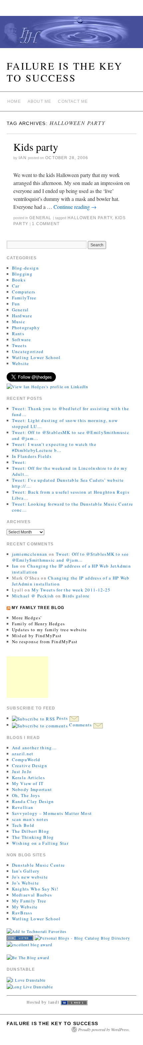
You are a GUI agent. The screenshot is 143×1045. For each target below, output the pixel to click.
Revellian (23, 807)
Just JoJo (22, 771)
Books (19, 280)
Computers (24, 292)
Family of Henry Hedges (38, 624)
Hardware (22, 316)
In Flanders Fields (32, 456)
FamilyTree (24, 298)
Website (20, 363)
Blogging (22, 274)
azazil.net (23, 754)
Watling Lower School (36, 357)
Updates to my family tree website (49, 630)
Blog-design (25, 268)
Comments (80, 725)
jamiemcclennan (30, 554)
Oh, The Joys (26, 795)
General (40, 217)
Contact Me (73, 101)
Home (14, 101)
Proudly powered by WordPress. (104, 1029)
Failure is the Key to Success (65, 71)
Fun (16, 304)
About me (40, 101)
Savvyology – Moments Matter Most (52, 813)
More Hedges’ (27, 618)
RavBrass (22, 913)
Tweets (19, 345)
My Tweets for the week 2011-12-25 (71, 590)
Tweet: (19, 462)
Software (21, 339)
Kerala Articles (28, 777)
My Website (25, 907)
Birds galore (76, 596)
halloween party (90, 217)
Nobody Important (32, 789)
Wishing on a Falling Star (40, 843)
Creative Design (30, 765)
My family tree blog (38, 607)
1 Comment (46, 223)
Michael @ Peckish (33, 596)
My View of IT (28, 783)
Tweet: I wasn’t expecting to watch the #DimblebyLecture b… (54, 447)
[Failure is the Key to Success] (71, 34)
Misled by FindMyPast (37, 636)
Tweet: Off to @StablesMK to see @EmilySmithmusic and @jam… (70, 557)
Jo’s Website (25, 883)
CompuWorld (26, 760)
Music (19, 322)
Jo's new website (30, 877)
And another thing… (34, 748)
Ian (23, 157)
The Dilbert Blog (31, 831)
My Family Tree (29, 901)
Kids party (35, 147)
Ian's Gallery (26, 871)
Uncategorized (28, 351)
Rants (18, 334)
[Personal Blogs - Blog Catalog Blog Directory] (82, 937)
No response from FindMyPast (45, 642)
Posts (62, 718)
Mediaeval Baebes (32, 895)
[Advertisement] (27, 677)
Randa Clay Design (33, 801)
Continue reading (75, 206)
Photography (26, 328)
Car (16, 286)
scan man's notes (30, 819)
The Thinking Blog (33, 837)
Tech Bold (23, 825)
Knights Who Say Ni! (35, 889)
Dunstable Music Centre (38, 865)
